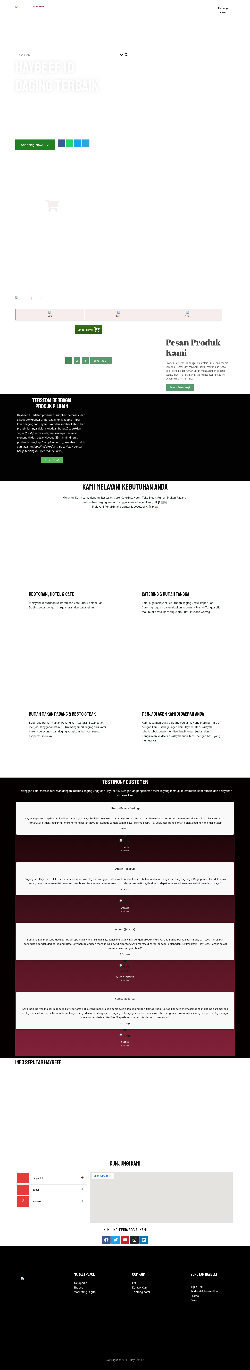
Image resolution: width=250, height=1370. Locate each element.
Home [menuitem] (46, 10)
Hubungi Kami (223, 10)
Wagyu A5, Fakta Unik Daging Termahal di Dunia (122, 1146)
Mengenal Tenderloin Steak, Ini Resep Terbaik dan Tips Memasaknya (195, 1144)
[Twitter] (115, 1240)
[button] (19, 298)
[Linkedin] (143, 1240)
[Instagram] (134, 1240)
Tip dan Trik (25, 1097)
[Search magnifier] (126, 54)
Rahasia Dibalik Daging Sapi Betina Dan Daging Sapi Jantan (59, 1102)
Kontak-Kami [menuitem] (138, 10)
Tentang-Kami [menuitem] (112, 10)
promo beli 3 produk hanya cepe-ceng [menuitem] (182, 10)
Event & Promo (169, 1092)
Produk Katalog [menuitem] (68, 10)
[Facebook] (106, 1240)
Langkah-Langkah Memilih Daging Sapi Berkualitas (188, 1099)
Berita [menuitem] (90, 10)
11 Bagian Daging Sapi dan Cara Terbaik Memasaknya (45, 1144)
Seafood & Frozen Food (30, 1136)
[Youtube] (125, 1240)
